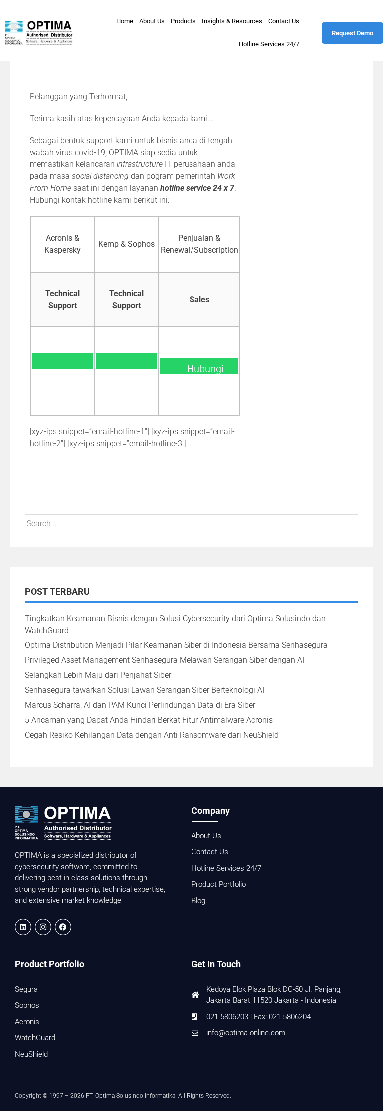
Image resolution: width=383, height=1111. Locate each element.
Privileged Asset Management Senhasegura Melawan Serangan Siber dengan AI (164, 660)
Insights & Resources (232, 21)
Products (183, 21)
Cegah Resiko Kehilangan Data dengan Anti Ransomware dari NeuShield (152, 735)
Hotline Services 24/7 (269, 44)
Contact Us (283, 21)
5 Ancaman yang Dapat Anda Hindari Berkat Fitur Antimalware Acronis (149, 720)
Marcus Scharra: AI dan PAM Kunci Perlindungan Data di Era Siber (140, 705)
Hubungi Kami (62, 369)
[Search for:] (191, 523)
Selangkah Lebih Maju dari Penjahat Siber (98, 675)
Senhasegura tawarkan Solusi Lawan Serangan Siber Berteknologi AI (144, 690)
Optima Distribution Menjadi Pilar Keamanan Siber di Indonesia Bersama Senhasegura (176, 645)
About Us (152, 21)
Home (124, 21)
